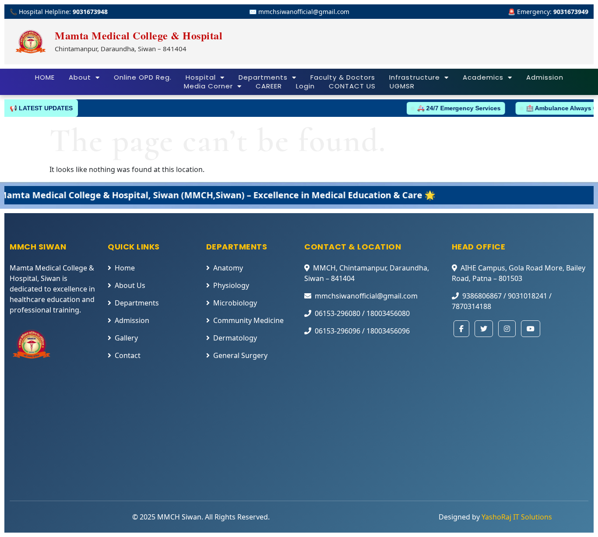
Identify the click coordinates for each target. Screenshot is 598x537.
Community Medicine (248, 320)
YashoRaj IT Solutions (517, 517)
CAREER (269, 86)
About (80, 77)
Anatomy (228, 268)
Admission (544, 77)
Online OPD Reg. (143, 77)
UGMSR (402, 86)
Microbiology (235, 303)
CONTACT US (352, 86)
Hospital (201, 77)
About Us (130, 285)
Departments (263, 77)
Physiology (231, 285)
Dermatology (235, 338)
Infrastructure (414, 77)
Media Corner (208, 86)
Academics (483, 77)
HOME (45, 77)
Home (125, 268)
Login (305, 86)
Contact (128, 355)
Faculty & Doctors (342, 77)
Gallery (126, 338)
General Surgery (240, 355)
